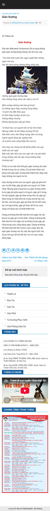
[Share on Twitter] (13, 250)
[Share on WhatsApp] (4, 250)
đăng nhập (18, 275)
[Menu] (3, 4)
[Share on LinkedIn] (27, 250)
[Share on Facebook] (9, 250)
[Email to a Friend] (18, 250)
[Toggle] (5, 293)
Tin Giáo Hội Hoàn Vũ (10, 13)
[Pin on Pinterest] (23, 250)
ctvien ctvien (29, 23)
